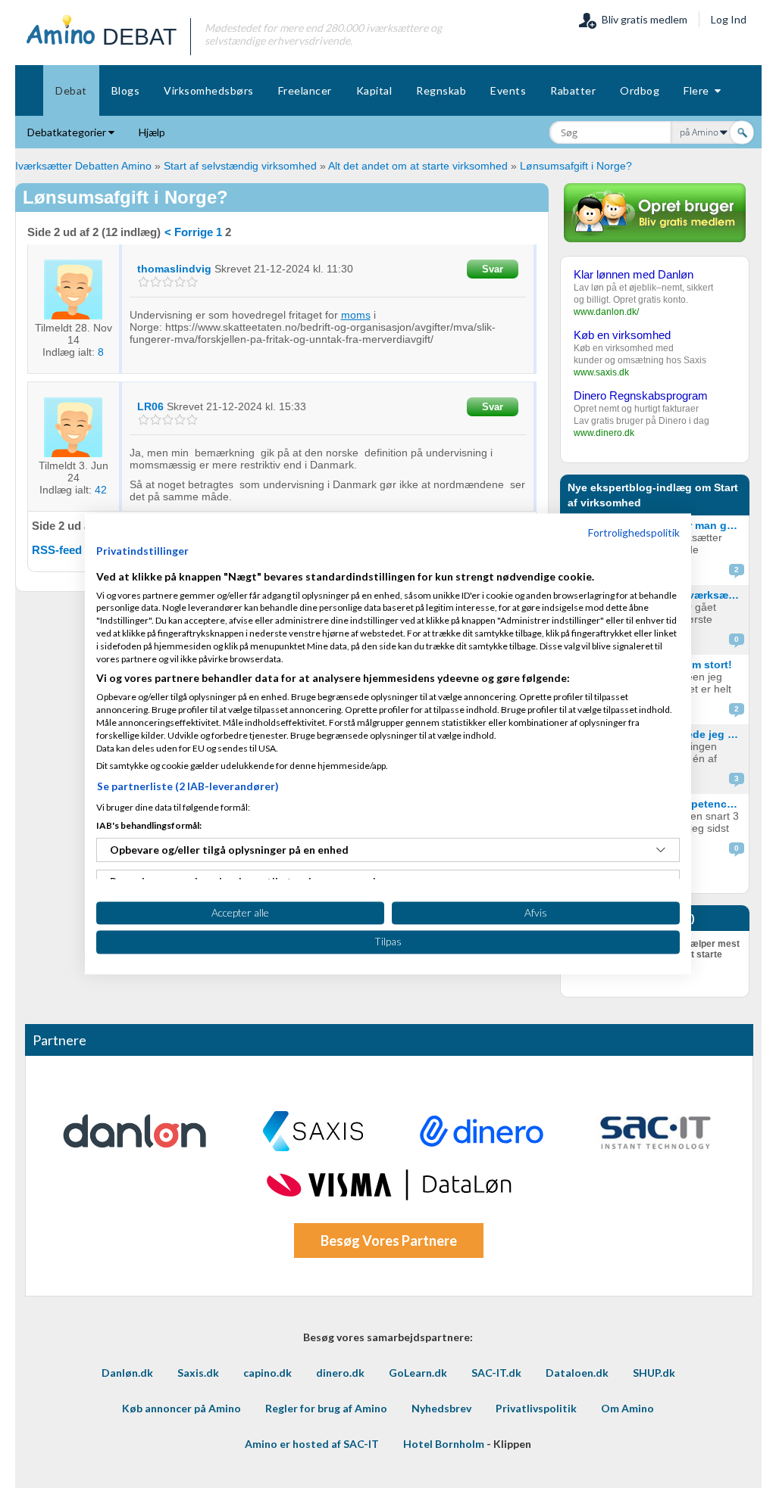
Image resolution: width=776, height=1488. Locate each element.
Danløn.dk (127, 1372)
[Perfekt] (192, 282)
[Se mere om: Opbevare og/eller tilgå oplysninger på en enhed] (661, 850)
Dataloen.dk (577, 1372)
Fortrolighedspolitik (634, 532)
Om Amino (627, 1408)
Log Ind (728, 19)
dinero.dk (340, 1372)
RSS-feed (57, 549)
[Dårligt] (143, 282)
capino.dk (267, 1372)
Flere (699, 90)
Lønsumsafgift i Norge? (576, 166)
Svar (492, 269)
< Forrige (188, 232)
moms (356, 315)
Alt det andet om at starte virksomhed (418, 166)
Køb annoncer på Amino (181, 1408)
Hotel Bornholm (443, 1443)
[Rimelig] (155, 282)
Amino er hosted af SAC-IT (312, 1443)
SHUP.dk (654, 1372)
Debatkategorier (67, 132)
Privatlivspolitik (536, 1408)
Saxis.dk (198, 1372)
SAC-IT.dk (496, 1372)
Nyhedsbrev (441, 1408)
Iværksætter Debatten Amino (83, 166)
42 (101, 490)
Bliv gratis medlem (642, 19)
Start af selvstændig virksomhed (240, 166)
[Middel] (168, 282)
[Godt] (180, 282)
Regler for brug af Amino (326, 1408)
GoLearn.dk (418, 1372)
